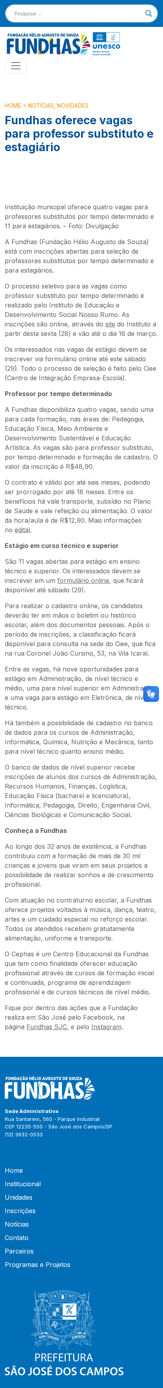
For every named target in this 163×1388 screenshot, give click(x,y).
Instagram (106, 1027)
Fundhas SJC (47, 1027)
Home (13, 105)
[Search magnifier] (148, 13)
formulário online (83, 580)
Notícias (41, 105)
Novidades (73, 105)
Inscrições (20, 1211)
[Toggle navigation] (16, 66)
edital (22, 530)
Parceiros (19, 1251)
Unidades (18, 1197)
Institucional (23, 1184)
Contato (16, 1238)
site (110, 324)
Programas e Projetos (37, 1265)
